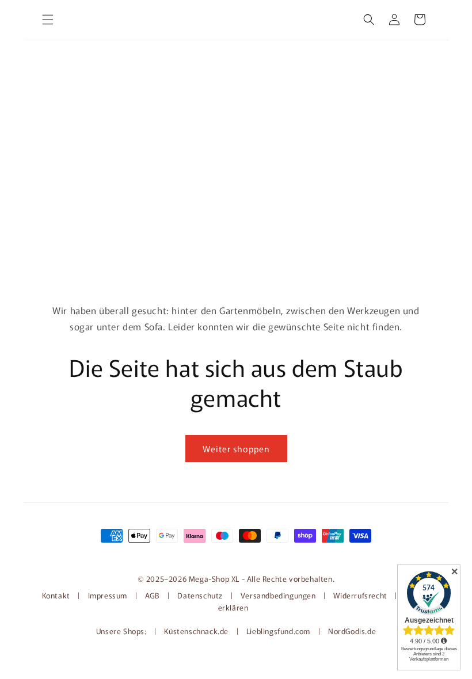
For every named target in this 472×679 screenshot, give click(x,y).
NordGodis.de (352, 630)
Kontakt (57, 595)
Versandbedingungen (278, 595)
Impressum (107, 595)
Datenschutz (200, 595)
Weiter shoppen (236, 449)
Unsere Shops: (122, 630)
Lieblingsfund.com (279, 630)
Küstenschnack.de (197, 630)
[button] (47, 19)
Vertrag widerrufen (236, 555)
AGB (152, 595)
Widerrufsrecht (360, 595)
